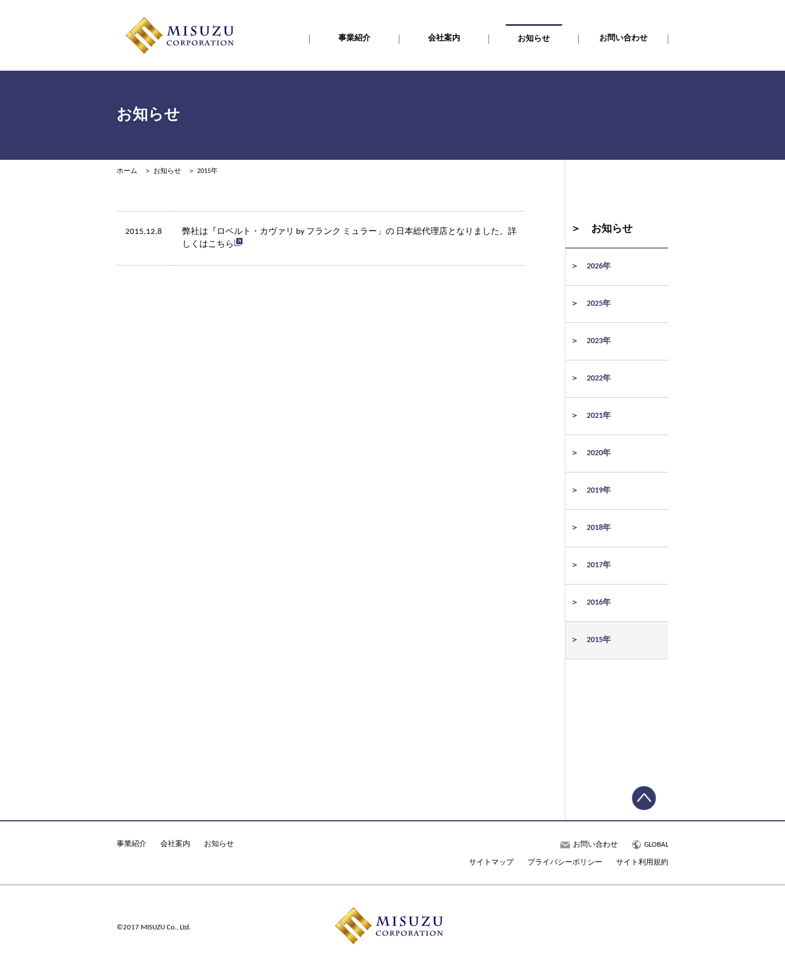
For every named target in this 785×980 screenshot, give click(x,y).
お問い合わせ (623, 38)
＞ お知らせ (602, 229)
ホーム (127, 171)
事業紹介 (354, 38)
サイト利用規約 (642, 862)
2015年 (207, 171)
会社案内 (444, 38)
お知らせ (534, 38)
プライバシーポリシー (565, 862)
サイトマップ (491, 862)
